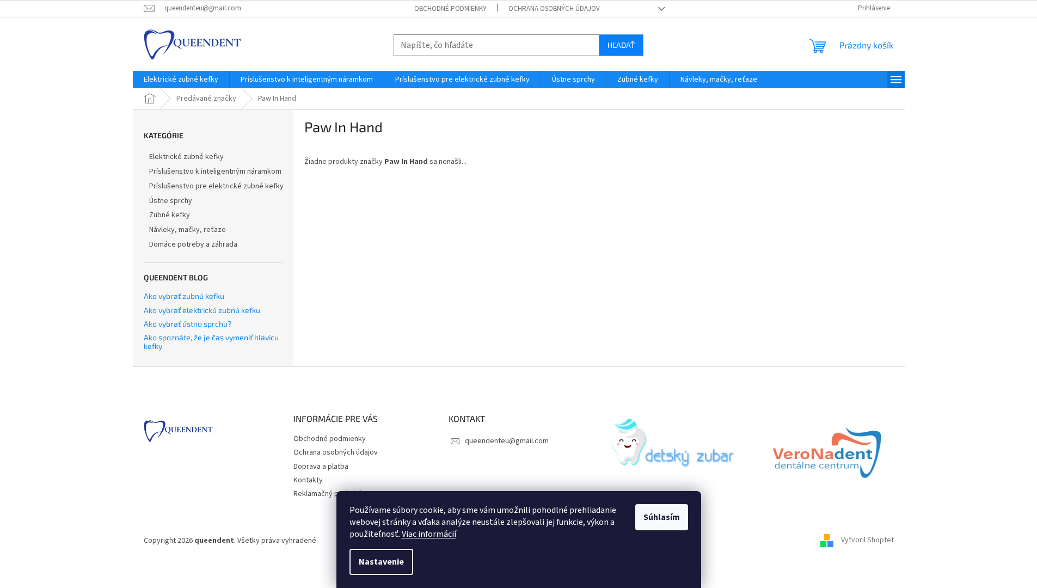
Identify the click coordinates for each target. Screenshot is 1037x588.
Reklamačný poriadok (328, 493)
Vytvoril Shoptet (867, 540)
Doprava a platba (320, 466)
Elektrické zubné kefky (186, 156)
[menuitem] (181, 79)
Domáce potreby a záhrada (193, 244)
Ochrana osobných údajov (554, 9)
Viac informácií (429, 534)
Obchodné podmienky (450, 9)
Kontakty (308, 480)
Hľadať (621, 45)
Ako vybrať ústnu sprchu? (187, 324)
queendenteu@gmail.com (507, 441)
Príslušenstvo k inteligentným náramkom (215, 171)
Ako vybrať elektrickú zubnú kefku (202, 310)
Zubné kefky (169, 215)
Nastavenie (381, 562)
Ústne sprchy (170, 200)
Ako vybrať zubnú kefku (184, 296)
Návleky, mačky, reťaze (187, 229)
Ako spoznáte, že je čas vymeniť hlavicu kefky (211, 341)
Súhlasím (661, 517)
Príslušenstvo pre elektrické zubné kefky (216, 186)
